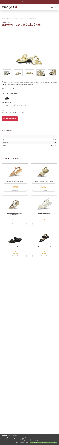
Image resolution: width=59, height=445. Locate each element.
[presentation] (3, 48)
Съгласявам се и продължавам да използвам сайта (43, 442)
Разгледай (15, 190)
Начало (3, 18)
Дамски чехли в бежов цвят (30, 18)
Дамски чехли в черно (15, 247)
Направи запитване (9, 118)
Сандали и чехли (18, 18)
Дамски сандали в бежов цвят (44, 181)
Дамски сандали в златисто (15, 181)
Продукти (9, 18)
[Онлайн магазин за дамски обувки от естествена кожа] (9, 7)
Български (54, 2)
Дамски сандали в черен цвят (43, 247)
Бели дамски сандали (44, 213)
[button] (7, 72)
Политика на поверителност (21, 442)
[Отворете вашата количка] (52, 7)
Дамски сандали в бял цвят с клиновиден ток (15, 214)
